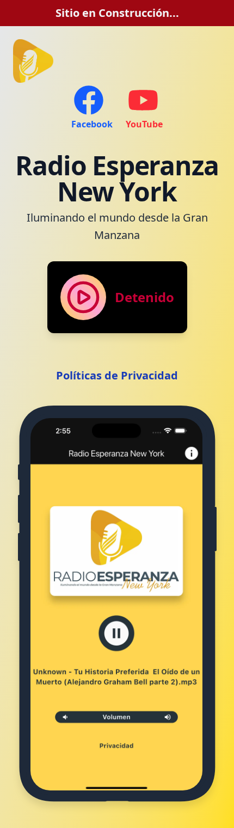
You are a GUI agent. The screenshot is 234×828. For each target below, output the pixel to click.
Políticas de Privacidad (117, 375)
